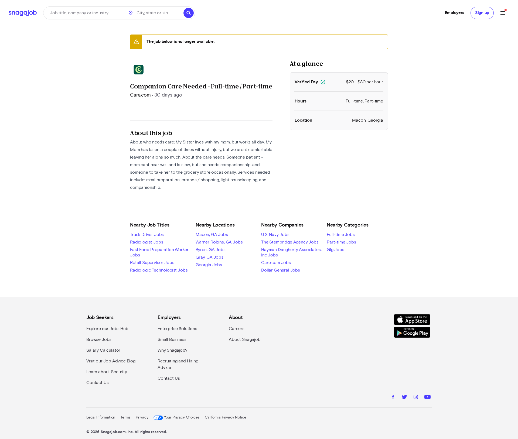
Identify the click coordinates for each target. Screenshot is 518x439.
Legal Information (100, 417)
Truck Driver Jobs (147, 234)
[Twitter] (404, 398)
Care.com (140, 95)
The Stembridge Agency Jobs (290, 242)
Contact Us (97, 382)
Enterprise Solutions (177, 329)
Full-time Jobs (341, 234)
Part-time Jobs (341, 242)
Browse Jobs (98, 339)
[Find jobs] (188, 13)
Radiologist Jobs (146, 242)
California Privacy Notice (225, 417)
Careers (236, 329)
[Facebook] (393, 398)
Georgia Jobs (209, 265)
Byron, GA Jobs (211, 250)
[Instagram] (416, 398)
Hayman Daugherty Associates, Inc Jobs (291, 252)
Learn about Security (106, 372)
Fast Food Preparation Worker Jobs (159, 252)
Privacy (142, 417)
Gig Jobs (335, 250)
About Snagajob (245, 339)
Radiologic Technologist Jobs (159, 270)
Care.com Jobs (276, 262)
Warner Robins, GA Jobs (219, 242)
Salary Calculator (103, 350)
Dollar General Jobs (280, 270)
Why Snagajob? (173, 350)
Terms (125, 417)
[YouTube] (427, 398)
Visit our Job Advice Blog (110, 361)
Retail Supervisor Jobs (152, 262)
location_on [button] (130, 13)
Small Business (172, 339)
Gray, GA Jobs (209, 257)
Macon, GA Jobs (212, 234)
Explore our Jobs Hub (107, 329)
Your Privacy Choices (181, 417)
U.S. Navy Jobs (275, 234)
